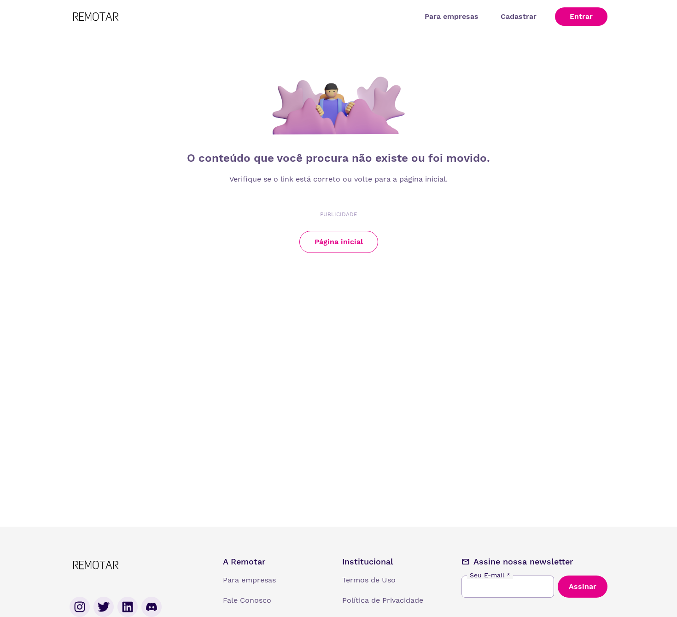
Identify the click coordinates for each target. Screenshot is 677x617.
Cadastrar (519, 16)
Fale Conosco (247, 600)
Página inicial (339, 241)
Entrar (581, 16)
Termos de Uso (369, 580)
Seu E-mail (490, 575)
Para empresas (452, 16)
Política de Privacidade (382, 600)
